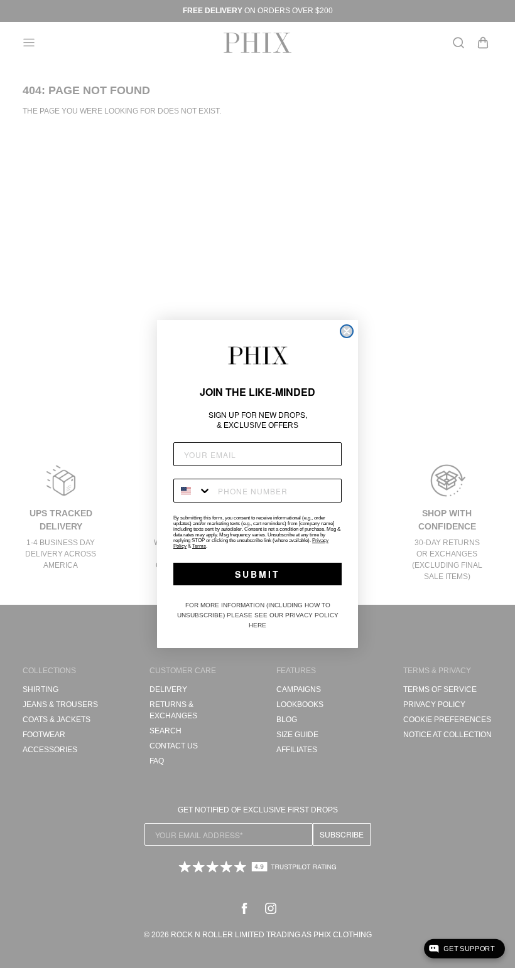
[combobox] (193, 490)
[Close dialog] (346, 331)
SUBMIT (257, 574)
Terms (199, 546)
